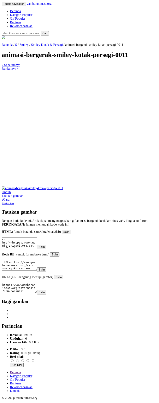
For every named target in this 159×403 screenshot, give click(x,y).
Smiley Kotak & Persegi (47, 44)
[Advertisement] (79, 99)
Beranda (15, 11)
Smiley (24, 44)
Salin (66, 231)
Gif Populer (17, 18)
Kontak (15, 390)
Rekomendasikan (21, 26)
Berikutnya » (10, 68)
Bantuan (15, 22)
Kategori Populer (21, 15)
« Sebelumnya (11, 65)
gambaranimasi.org (39, 3)
